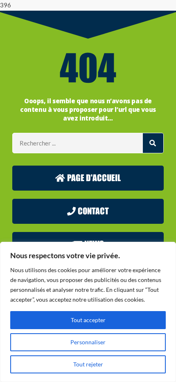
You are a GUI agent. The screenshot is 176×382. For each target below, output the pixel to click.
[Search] (153, 143)
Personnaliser (88, 342)
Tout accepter (88, 319)
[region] (88, 312)
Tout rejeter (88, 364)
